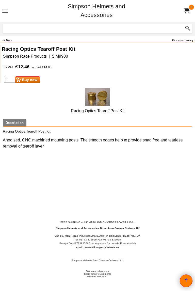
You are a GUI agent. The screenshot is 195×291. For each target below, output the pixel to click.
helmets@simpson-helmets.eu (101, 247)
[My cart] (186, 11)
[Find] (187, 28)
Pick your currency (182, 40)
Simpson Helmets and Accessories (96, 10)
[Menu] (5, 11)
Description (15, 123)
